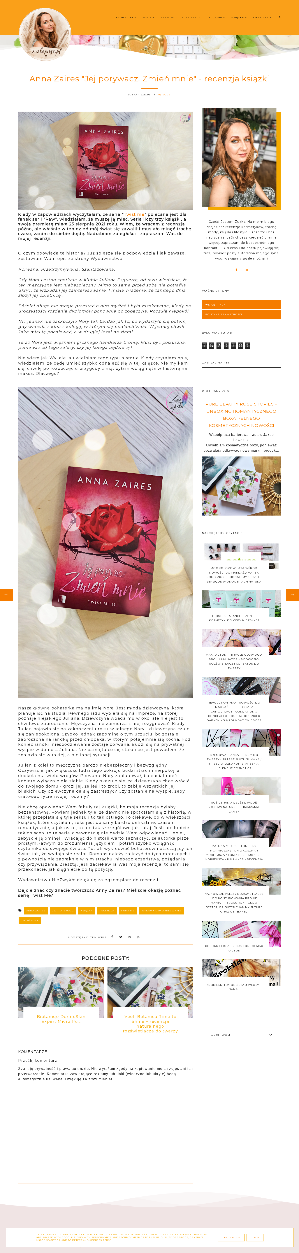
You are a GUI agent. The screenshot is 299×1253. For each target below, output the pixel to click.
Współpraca (215, 305)
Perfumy (168, 17)
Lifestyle (261, 17)
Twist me (134, 214)
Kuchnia (216, 17)
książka (87, 910)
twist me (128, 910)
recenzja (107, 910)
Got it (255, 1237)
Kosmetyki (125, 17)
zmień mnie (30, 920)
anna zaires (35, 910)
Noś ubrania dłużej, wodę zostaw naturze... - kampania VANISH (234, 807)
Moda (147, 17)
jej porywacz (63, 910)
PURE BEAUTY (191, 17)
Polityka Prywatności (223, 314)
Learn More (231, 1237)
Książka (238, 17)
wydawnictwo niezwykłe (162, 910)
